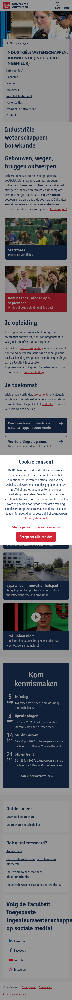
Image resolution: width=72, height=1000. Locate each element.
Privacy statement (36, 518)
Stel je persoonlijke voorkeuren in (36, 527)
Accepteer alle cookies (36, 537)
